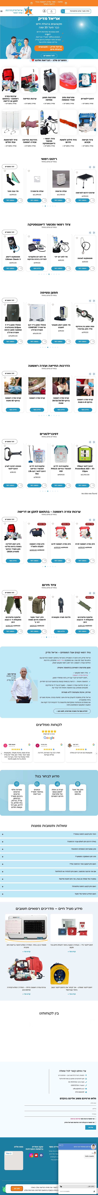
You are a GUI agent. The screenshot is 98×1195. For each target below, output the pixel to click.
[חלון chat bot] (77, 1168)
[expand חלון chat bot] (62, 1145)
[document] (49, 597)
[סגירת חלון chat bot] (60, 1145)
